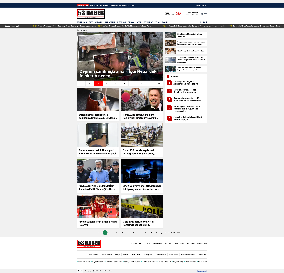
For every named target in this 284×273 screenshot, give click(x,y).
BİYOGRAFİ (148, 22)
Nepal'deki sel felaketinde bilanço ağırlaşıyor (189, 35)
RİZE (91, 22)
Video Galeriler (107, 254)
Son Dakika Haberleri (188, 254)
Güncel (83, 30)
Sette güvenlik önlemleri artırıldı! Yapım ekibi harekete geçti (189, 69)
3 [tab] (98, 83)
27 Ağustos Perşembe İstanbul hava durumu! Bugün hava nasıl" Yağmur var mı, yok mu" (191, 59)
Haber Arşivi (203, 254)
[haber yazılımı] (202, 271)
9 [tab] (150, 83)
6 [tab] (124, 83)
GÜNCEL (99, 22)
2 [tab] (89, 83)
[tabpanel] (120, 56)
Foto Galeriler (93, 254)
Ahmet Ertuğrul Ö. (164, 262)
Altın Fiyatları (104, 5)
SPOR (139, 22)
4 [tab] (106, 83)
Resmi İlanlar (173, 254)
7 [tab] (132, 83)
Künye (198, 5)
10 (157, 232)
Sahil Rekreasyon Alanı (113, 262)
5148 (168, 232)
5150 (179, 232)
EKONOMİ (121, 22)
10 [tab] (159, 83)
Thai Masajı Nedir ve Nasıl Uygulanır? (191, 51)
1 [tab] (81, 83)
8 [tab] (141, 83)
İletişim (203, 5)
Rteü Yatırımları (190, 262)
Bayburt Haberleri (98, 262)
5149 (173, 232)
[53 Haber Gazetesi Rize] (89, 243)
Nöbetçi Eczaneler (128, 5)
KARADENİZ (110, 22)
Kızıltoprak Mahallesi (149, 262)
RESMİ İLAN (82, 22)
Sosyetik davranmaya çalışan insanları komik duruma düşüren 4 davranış (191, 43)
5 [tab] (115, 83)
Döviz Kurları (94, 5)
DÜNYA (131, 22)
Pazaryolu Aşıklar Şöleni (131, 262)
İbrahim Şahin (202, 262)
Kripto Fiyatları (115, 5)
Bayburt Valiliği (177, 262)
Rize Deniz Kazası (83, 262)
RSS (80, 271)
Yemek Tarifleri (162, 22)
